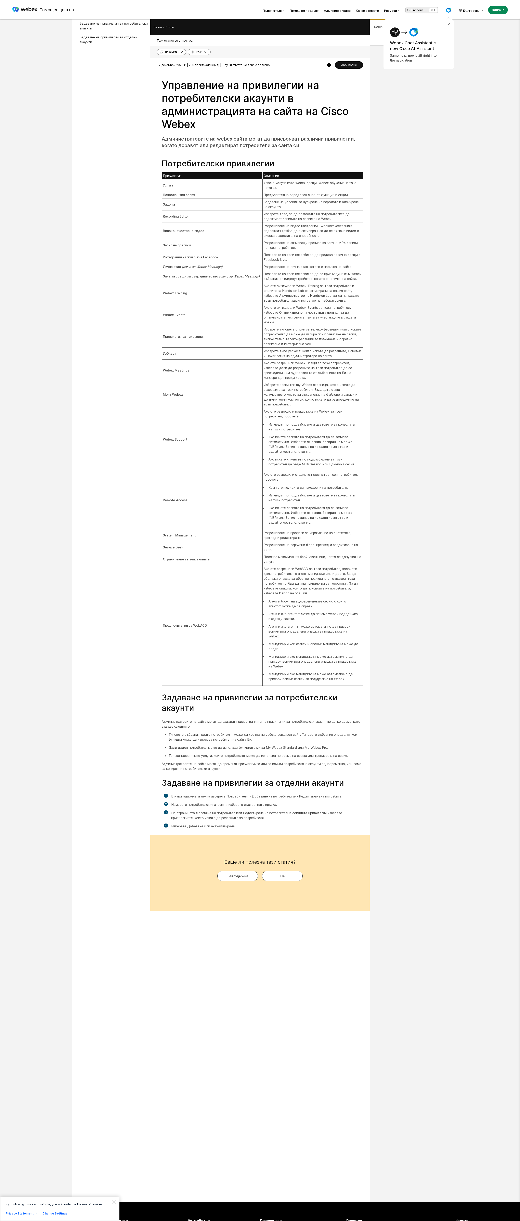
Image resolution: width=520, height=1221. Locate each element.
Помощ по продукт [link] (304, 11)
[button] (448, 10)
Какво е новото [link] (367, 11)
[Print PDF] (329, 65)
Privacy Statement (20, 1213)
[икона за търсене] (408, 10)
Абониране (349, 65)
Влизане (498, 10)
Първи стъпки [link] (273, 11)
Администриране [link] (337, 11)
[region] (59, 1209)
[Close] (114, 1202)
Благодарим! (238, 876)
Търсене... (418, 10)
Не (282, 876)
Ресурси (390, 11)
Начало (157, 27)
